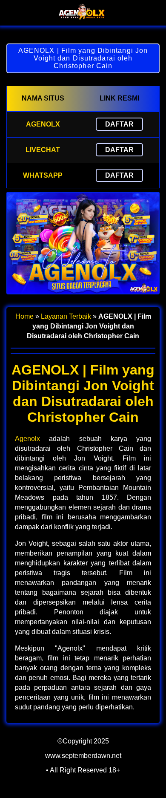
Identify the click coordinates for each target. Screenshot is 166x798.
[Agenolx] (83, 18)
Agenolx (27, 438)
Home (24, 316)
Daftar (119, 124)
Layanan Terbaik (66, 316)
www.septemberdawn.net (83, 755)
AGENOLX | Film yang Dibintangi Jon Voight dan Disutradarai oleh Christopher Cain (83, 58)
